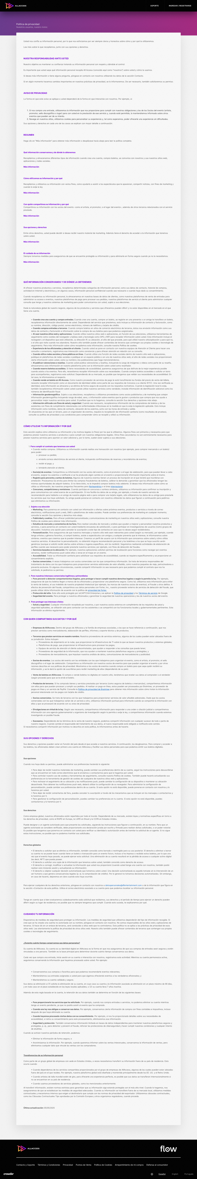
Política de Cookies (103, 1165)
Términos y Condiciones (49, 1165)
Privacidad (68, 1165)
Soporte (154, 6)
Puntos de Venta (83, 1165)
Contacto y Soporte (25, 1165)
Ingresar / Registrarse (180, 6)
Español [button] (162, 1174)
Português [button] (188, 1174)
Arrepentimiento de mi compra (129, 1165)
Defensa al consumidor (157, 1165)
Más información (31, 262)
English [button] (175, 1174)
